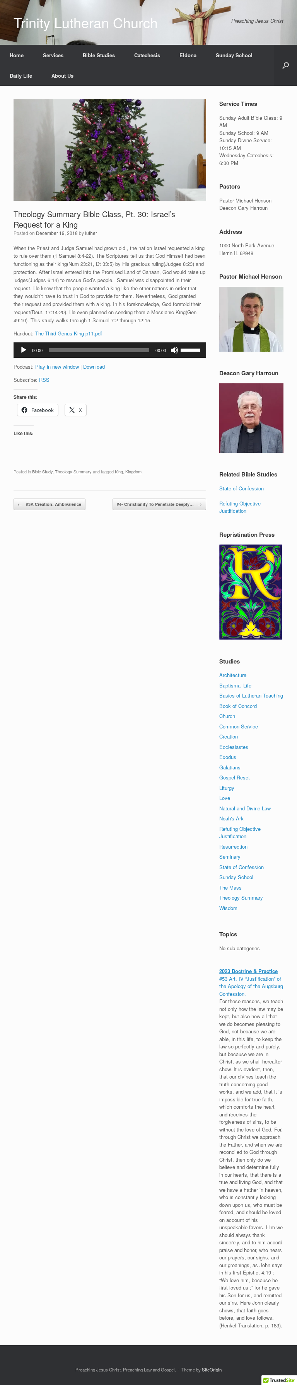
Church (227, 716)
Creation (228, 736)
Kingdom (133, 471)
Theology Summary (73, 471)
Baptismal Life (235, 685)
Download (94, 366)
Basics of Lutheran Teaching (251, 695)
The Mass (230, 887)
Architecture (232, 675)
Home (17, 55)
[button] (285, 65)
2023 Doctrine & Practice (248, 971)
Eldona (187, 55)
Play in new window (57, 366)
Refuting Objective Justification (240, 507)
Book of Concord (238, 706)
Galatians (230, 767)
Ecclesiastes (233, 746)
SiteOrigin (212, 1369)
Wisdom (228, 908)
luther (91, 233)
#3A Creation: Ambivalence (49, 504)
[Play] (23, 350)
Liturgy (226, 787)
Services (53, 55)
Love (224, 797)
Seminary (230, 856)
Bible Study (42, 471)
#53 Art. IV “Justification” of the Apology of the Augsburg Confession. (251, 986)
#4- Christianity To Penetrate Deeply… (159, 504)
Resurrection (233, 846)
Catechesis (147, 55)
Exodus (227, 757)
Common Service (238, 726)
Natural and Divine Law (245, 808)
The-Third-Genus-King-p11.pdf (68, 333)
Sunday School (234, 55)
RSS (44, 379)
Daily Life (21, 75)
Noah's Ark (231, 818)
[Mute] (174, 350)
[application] (110, 350)
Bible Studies (99, 55)
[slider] (191, 349)
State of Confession (241, 488)
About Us (62, 75)
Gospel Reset (234, 777)
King (119, 471)
